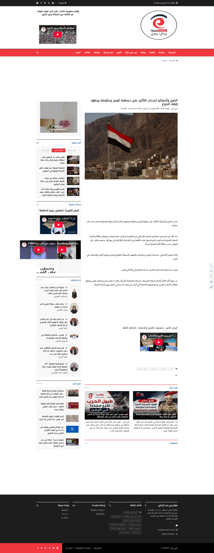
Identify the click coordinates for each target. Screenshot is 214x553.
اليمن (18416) (116, 516)
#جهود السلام (142, 368)
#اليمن (171, 368)
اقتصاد (152, 52)
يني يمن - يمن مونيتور (119, 411)
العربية (61, 3)
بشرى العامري (62, 310)
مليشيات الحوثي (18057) (132, 520)
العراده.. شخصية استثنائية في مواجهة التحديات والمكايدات (54, 336)
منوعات (97, 52)
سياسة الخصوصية (83, 548)
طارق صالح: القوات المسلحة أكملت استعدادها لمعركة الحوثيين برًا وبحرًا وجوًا (156, 415)
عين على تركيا (131, 52)
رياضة (143, 52)
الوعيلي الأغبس (61, 341)
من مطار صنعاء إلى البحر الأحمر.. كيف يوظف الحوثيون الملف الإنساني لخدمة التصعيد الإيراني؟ (53, 322)
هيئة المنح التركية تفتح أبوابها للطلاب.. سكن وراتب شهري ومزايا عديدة (52, 406)
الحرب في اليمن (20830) (132, 516)
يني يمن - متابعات (169, 411)
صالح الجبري (63, 328)
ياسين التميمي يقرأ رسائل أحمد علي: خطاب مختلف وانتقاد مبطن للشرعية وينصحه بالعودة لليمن (52, 192)
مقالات (87, 52)
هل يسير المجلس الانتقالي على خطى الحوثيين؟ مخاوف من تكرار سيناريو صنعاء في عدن (53, 351)
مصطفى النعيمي (60, 296)
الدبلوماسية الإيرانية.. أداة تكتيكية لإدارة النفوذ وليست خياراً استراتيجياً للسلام (54, 366)
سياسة (162, 52)
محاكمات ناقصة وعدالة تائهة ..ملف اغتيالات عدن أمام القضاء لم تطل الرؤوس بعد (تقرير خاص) (51, 394)
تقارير (119, 52)
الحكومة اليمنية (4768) (117, 524)
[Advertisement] (107, 79)
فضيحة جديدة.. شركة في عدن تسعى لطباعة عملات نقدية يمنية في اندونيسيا (51, 443)
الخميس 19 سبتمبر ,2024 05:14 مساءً (142, 108)
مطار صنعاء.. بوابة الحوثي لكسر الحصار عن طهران (53, 305)
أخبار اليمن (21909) (130, 512)
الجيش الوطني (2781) (118, 528)
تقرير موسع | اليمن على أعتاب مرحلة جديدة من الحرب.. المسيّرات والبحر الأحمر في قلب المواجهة (107, 415)
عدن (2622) (136, 532)
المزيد (78, 52)
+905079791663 (168, 534)
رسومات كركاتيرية (97, 510)
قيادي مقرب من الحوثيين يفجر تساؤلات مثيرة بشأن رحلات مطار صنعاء (52, 160)
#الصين (162, 368)
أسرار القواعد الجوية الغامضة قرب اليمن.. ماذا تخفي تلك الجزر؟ (51, 418)
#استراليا (154, 368)
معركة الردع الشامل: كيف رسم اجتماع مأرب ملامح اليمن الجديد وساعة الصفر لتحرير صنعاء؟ (54, 290)
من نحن (64, 513)
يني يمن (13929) (134, 524)
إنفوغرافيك (100, 513)
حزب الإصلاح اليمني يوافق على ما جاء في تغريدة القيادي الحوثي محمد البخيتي (52, 430)
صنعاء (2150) (124, 532)
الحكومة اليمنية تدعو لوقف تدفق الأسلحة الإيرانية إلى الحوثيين (52, 169)
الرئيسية (172, 52)
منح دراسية (108, 52)
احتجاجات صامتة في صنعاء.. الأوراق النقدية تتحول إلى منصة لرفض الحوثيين (52, 181)
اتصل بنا (64, 517)
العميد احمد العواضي (59, 372)
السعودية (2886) (134, 528)
